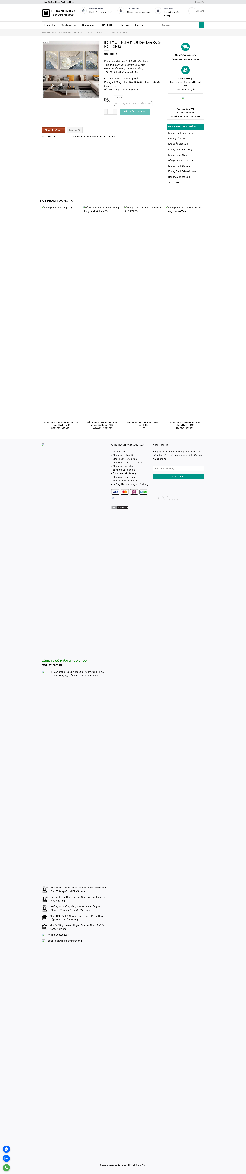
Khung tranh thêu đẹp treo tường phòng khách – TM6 (185, 423)
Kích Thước (107, 100)
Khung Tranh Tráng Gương (182, 171)
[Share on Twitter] (160, 498)
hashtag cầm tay (176, 138)
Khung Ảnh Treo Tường (180, 149)
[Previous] (42, 320)
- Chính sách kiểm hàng (123, 466)
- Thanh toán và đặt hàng (124, 473)
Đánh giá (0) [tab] (74, 130)
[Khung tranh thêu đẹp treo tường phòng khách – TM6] (185, 312)
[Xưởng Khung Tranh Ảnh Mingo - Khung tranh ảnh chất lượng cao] (58, 13)
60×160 (76, 136)
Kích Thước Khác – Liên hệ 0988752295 (99, 136)
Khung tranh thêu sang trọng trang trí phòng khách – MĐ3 (61, 423)
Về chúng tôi (69, 25)
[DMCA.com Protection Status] (120, 507)
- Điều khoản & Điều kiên (124, 459)
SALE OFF (108, 25)
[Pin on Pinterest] (171, 498)
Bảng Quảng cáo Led (179, 177)
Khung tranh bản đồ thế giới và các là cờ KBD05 (144, 423)
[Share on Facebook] (155, 498)
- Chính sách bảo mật (122, 455)
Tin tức (125, 25)
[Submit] (201, 25)
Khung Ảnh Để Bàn (178, 144)
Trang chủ (49, 25)
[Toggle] (202, 133)
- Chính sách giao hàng (123, 477)
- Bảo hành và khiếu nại (123, 470)
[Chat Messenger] (6, 1149)
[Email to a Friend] (165, 498)
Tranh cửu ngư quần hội (111, 32)
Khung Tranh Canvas (179, 166)
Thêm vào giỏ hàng (135, 111)
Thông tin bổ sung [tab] (53, 130)
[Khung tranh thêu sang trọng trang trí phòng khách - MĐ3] (61, 312)
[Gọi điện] (6, 1167)
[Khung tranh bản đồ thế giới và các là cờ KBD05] (143, 312)
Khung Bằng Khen (177, 155)
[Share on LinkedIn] (176, 498)
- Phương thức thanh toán (124, 480)
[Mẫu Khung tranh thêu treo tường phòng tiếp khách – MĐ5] (102, 312)
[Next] (204, 320)
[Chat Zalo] (6, 1158)
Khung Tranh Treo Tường (75, 32)
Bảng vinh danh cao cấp (180, 160)
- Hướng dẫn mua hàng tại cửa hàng (129, 484)
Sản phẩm (88, 25)
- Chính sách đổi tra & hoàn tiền (127, 462)
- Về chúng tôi (118, 451)
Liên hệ (139, 25)
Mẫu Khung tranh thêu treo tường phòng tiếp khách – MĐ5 (102, 423)
